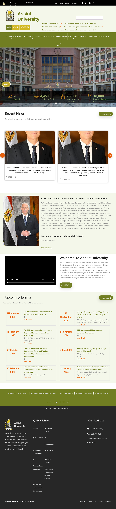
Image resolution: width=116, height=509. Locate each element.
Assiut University (96, 429)
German (67, 4)
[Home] (42, 502)
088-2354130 (96, 434)
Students (25, 27)
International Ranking (51, 27)
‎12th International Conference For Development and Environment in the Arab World (38, 369)
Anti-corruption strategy (58, 402)
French (74, 4)
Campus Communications (83, 27)
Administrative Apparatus (72, 23)
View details (28, 319)
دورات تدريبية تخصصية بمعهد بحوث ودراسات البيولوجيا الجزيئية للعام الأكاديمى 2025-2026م (93, 314)
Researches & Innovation (51, 36)
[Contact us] (40, 502)
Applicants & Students (18, 393)
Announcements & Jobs (89, 30)
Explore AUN (11, 36)
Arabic (61, 4)
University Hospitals (102, 36)
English (55, 4)
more (6, 84)
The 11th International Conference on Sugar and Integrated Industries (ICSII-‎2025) (38, 333)
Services (58, 44)
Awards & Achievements (68, 30)
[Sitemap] (35, 502)
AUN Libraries (90, 23)
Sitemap (98, 27)
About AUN (66, 285)
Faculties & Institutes (32, 36)
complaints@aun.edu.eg (97, 438)
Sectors (64, 36)
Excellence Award (49, 30)
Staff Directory (101, 393)
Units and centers (87, 36)
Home (44, 23)
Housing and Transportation (43, 393)
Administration (55, 23)
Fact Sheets (66, 27)
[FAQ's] (37, 502)
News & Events (74, 36)
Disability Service (84, 393)
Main (9, 27)
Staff (15, 27)
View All (105, 114)
